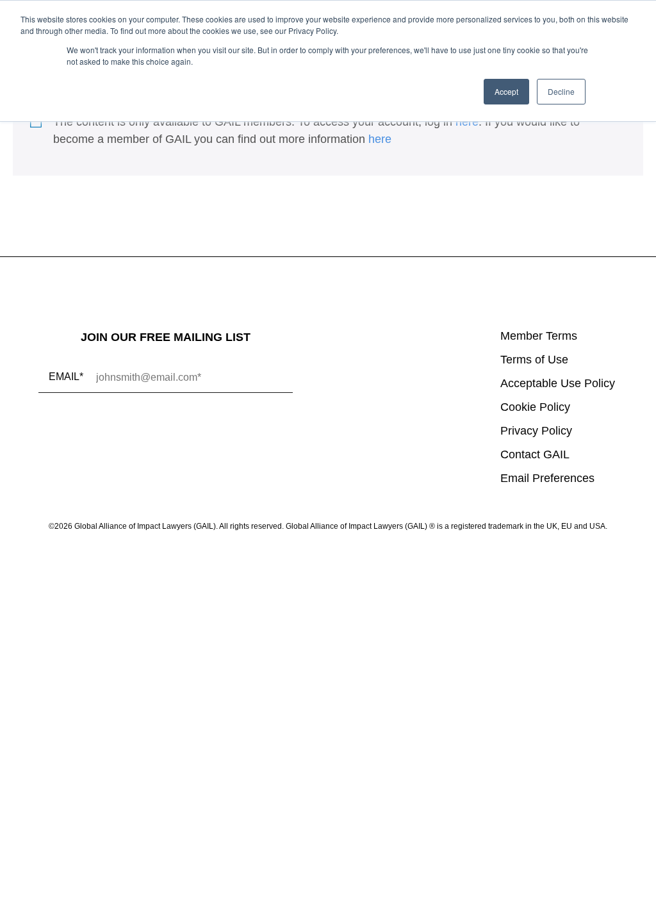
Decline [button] (561, 91)
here (467, 121)
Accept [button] (506, 91)
